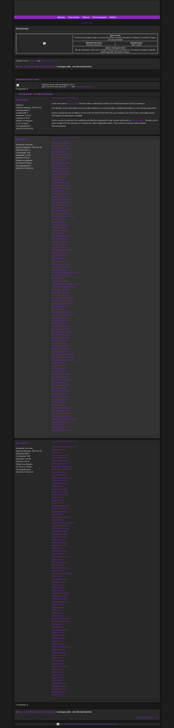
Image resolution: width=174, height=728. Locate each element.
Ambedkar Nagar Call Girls (63, 430)
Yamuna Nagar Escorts (61, 647)
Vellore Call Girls (58, 259)
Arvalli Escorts (58, 503)
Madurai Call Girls (59, 197)
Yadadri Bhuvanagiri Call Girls (64, 360)
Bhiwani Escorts (58, 590)
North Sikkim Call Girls (61, 149)
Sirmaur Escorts (58, 675)
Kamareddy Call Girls (60, 289)
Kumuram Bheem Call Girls (63, 298)
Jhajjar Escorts (58, 607)
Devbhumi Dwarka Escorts (63, 523)
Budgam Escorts (58, 692)
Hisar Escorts (57, 604)
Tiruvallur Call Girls (59, 247)
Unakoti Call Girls (59, 382)
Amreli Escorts (58, 497)
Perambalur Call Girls (60, 211)
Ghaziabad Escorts (60, 483)
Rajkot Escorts (58, 565)
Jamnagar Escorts (59, 531)
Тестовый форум (46, 66)
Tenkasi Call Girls (59, 228)
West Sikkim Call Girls (61, 157)
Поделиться (56, 98)
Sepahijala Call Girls (60, 377)
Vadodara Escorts (59, 582)
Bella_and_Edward (27, 66)
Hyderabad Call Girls (60, 275)
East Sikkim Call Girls (60, 146)
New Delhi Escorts (59, 458)
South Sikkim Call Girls (61, 154)
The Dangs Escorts (60, 579)
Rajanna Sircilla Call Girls (62, 332)
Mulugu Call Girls (59, 363)
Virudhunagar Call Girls (61, 264)
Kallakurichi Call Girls (60, 182)
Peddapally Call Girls (60, 329)
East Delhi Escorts (59, 475)
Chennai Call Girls (59, 166)
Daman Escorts (58, 450)
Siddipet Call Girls (59, 340)
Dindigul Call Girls (59, 177)
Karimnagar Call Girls (60, 292)
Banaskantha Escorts (60, 506)
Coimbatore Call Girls (60, 168)
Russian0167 (22, 139)
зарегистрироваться (84, 87)
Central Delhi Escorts (60, 455)
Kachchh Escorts (59, 537)
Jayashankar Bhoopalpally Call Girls (66, 284)
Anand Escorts (58, 500)
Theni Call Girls (58, 233)
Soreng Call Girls (59, 152)
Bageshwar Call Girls (60, 391)
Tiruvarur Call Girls (59, 253)
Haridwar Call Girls (59, 402)
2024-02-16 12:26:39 (69, 98)
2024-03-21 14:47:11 (69, 442)
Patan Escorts (57, 559)
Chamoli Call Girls (59, 394)
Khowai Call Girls (59, 371)
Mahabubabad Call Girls (61, 304)
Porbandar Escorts (59, 562)
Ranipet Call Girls (59, 219)
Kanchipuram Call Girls (61, 185)
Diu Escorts (56, 452)
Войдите (33, 61)
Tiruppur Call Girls (59, 244)
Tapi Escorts (57, 576)
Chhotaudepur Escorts (61, 517)
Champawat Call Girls (60, 396)
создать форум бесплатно (146, 717)
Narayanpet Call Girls (60, 321)
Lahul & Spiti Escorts (60, 666)
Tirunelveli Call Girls (60, 239)
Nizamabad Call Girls (60, 326)
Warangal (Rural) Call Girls (63, 354)
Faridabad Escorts (59, 480)
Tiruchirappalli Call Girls (61, 236)
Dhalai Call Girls (58, 366)
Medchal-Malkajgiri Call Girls (63, 312)
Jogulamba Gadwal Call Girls (63, 287)
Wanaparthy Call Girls (61, 349)
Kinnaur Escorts (58, 661)
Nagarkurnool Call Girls (61, 315)
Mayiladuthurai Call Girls (62, 199)
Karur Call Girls (58, 191)
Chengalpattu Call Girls (61, 163)
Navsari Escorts (58, 554)
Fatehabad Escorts (59, 599)
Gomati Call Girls (59, 368)
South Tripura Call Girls (61, 380)
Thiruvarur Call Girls (60, 267)
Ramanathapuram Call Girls (63, 216)
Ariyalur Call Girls (59, 160)
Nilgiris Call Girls (58, 208)
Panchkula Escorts (59, 630)
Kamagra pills (137, 120)
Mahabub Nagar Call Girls (62, 301)
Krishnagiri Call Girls (60, 194)
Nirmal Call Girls (58, 323)
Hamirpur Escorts (59, 655)
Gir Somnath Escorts (60, 528)
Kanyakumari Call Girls (61, 188)
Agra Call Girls (58, 425)
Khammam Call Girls (60, 295)
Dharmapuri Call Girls (60, 174)
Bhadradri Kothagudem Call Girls (65, 273)
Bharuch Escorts (59, 509)
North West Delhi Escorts (62, 466)
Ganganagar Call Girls (61, 143)
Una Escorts (57, 681)
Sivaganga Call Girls (60, 225)
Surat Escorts (57, 571)
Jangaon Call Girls (59, 281)
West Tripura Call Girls (61, 385)
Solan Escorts (57, 678)
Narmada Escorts (59, 551)
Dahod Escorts (58, 520)
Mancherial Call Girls (60, 306)
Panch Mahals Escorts (61, 557)
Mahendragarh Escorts (61, 621)
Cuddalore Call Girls (60, 171)
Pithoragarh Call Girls (60, 411)
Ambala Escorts (58, 587)
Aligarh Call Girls (58, 428)
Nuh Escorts (57, 624)
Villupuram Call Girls (60, 261)
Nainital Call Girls (59, 405)
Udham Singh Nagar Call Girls (64, 419)
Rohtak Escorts (58, 638)
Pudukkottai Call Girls (60, 214)
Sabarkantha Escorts (60, 568)
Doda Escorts (57, 695)
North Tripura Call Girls (61, 374)
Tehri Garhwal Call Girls (61, 416)
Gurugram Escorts (59, 602)
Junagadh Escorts (59, 534)
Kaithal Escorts (58, 613)
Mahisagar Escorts (59, 545)
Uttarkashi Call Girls (60, 422)
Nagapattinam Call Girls (61, 202)
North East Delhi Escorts (62, 478)
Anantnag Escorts (59, 683)
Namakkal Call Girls (60, 205)
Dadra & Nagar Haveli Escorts (64, 447)
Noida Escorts (57, 486)
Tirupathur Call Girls (60, 242)
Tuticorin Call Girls (59, 256)
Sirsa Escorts (57, 641)
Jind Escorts (57, 610)
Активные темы (86, 23)
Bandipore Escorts (59, 686)
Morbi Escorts (57, 548)
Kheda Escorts (58, 540)
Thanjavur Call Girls (60, 230)
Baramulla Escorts (59, 689)
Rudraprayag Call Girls (61, 413)
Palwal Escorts (58, 627)
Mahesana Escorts (59, 542)
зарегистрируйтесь (49, 61)
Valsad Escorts (58, 585)
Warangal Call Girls (59, 351)
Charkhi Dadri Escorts (61, 593)
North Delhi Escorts (60, 464)
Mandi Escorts (58, 669)
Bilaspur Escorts (58, 649)
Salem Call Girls (58, 222)
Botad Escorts (57, 514)
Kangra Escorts (58, 658)
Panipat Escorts (58, 633)
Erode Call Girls (58, 180)
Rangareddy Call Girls (61, 335)
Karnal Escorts (58, 616)
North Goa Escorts (59, 489)
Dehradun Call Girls (60, 399)
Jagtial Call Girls (58, 278)
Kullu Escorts (57, 664)
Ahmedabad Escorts (60, 495)
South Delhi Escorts (60, 461)
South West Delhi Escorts (62, 469)
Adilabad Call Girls (59, 270)
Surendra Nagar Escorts (62, 573)
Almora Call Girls (58, 388)
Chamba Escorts (59, 652)
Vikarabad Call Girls (60, 346)
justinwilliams (22, 100)
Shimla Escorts (58, 672)
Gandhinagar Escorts (60, 526)
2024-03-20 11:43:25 (69, 138)
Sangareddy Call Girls (61, 337)
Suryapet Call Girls (59, 343)
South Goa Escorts (59, 492)
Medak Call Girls (58, 309)
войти (68, 87)
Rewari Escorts (58, 635)
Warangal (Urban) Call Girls (63, 357)
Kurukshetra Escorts (60, 619)
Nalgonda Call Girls (59, 318)
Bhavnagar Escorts (60, 512)
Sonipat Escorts (58, 644)
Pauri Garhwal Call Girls (61, 408)
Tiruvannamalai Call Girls (62, 250)
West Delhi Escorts (59, 472)
